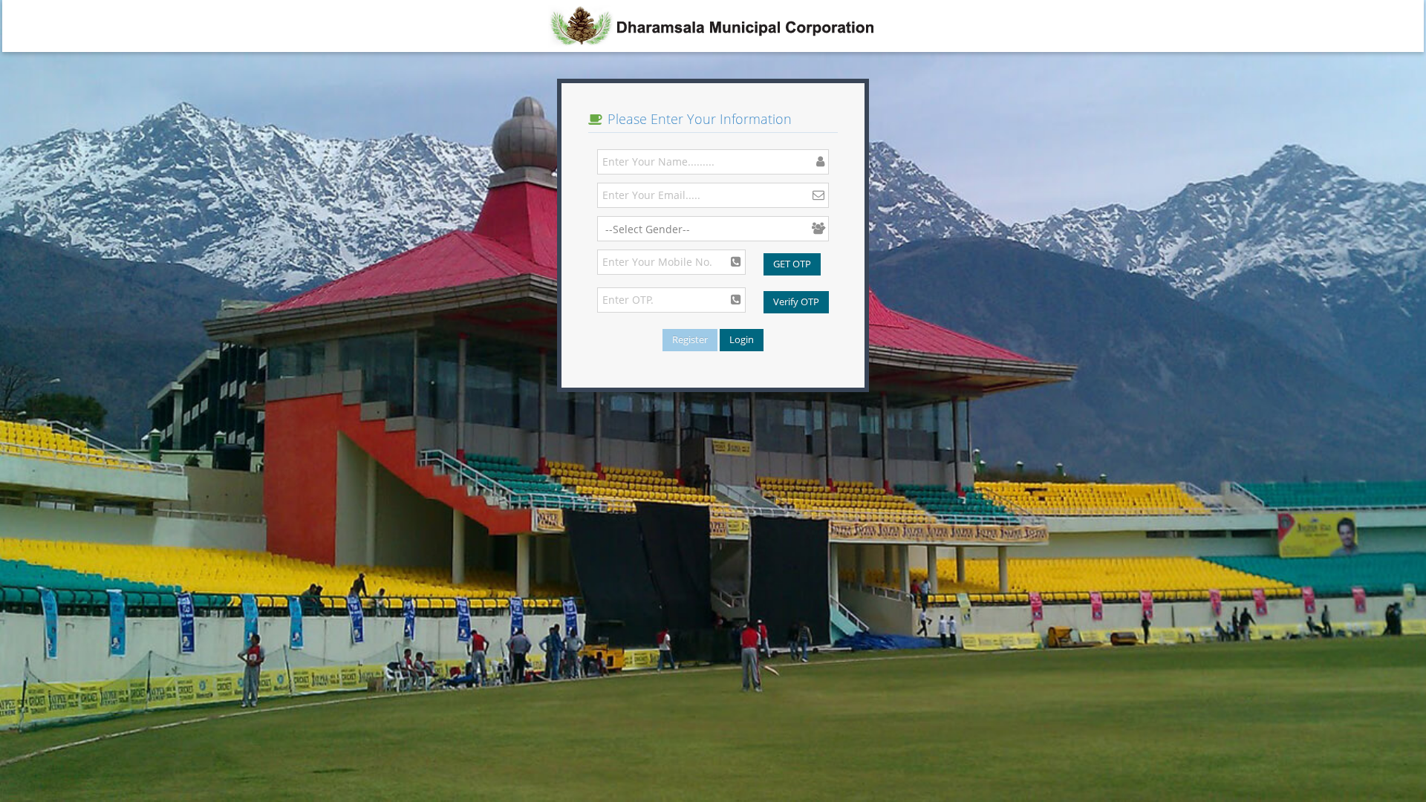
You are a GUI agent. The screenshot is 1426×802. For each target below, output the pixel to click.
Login (741, 339)
